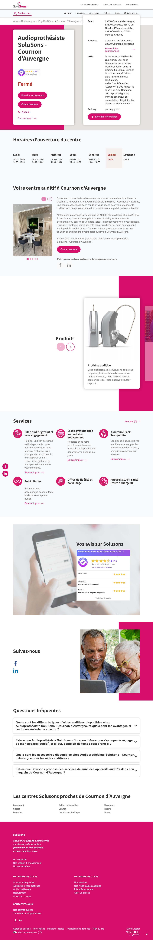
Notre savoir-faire (21, 866)
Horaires (80, 13)
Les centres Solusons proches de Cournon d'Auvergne (71, 796)
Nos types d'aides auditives (87, 886)
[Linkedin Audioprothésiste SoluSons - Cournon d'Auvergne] (16, 670)
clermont (109, 805)
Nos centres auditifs (23, 910)
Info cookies (39, 929)
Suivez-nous (130, 13)
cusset (16, 808)
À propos (94, 13)
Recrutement (19, 893)
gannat (62, 808)
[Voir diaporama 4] (35, 259)
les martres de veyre (69, 812)
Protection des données (78, 929)
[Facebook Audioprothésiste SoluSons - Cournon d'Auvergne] (16, 663)
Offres (107, 13)
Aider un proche (82, 893)
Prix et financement (83, 889)
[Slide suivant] (49, 199)
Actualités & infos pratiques (26, 886)
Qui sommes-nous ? (89, 4)
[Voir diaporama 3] (32, 259)
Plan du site (98, 929)
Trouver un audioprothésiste (27, 913)
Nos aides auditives (112, 4)
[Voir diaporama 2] (30, 259)
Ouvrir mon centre (22, 896)
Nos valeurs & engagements (27, 863)
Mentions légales (55, 929)
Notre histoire (19, 859)
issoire (107, 808)
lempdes (18, 812)
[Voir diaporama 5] (37, 259)
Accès (67, 13)
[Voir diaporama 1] (28, 259)
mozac (107, 812)
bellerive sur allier (68, 805)
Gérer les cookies (22, 929)
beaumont (18, 805)
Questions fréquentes (24, 882)
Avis (117, 13)
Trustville (107, 598)
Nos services (132, 4)
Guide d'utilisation (22, 889)
